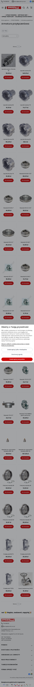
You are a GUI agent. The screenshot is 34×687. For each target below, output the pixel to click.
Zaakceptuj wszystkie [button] (17, 359)
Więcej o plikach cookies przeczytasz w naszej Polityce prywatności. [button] (15, 345)
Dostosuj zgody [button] (17, 354)
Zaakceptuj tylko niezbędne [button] (17, 350)
